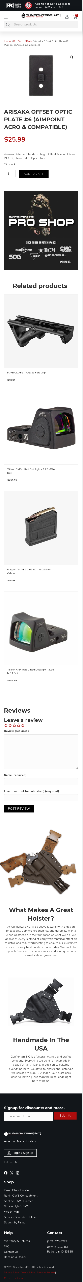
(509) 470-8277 (57, 1241)
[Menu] (6, 17)
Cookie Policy (28, 1272)
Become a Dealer (15, 1257)
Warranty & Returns (17, 1241)
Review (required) (16, 731)
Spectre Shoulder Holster (20, 1217)
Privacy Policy (11, 1272)
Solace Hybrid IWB (16, 1206)
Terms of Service (46, 1272)
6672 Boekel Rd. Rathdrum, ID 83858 (60, 1249)
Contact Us (11, 1252)
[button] (71, 57)
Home (7, 41)
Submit (65, 1115)
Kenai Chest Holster (17, 1190)
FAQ (6, 1246)
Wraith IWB (11, 1212)
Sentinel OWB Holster (18, 1201)
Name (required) (15, 775)
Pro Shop (18, 41)
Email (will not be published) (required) (31, 791)
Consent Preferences (15, 1278)
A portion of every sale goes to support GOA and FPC (53, 5)
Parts (29, 41)
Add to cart (33, 173)
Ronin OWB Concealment (20, 1196)
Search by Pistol (14, 1222)
